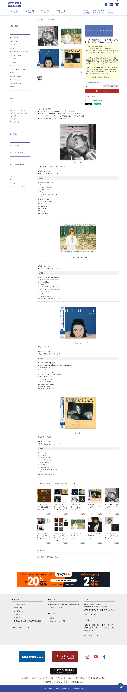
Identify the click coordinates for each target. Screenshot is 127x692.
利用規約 (34, 678)
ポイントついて (89, 635)
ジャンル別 (13, 119)
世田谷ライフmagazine (17, 73)
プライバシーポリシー (65, 678)
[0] (116, 4)
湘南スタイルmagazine (17, 76)
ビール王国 (13, 62)
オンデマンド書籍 (15, 55)
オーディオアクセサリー (17, 153)
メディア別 (13, 116)
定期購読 (12, 86)
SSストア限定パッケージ (17, 110)
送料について (88, 614)
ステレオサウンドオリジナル (19, 113)
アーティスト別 (14, 122)
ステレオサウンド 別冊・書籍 (19, 52)
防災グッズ (13, 176)
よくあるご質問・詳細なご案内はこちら (99, 77)
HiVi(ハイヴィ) (14, 41)
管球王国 (12, 45)
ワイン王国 (13, 59)
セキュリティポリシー (47, 678)
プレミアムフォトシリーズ (18, 186)
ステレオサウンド (15, 38)
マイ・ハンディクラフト (17, 149)
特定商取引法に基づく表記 (95, 678)
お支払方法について (19, 627)
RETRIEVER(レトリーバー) (18, 69)
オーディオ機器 (14, 146)
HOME (38, 19)
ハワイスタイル (14, 79)
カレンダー (13, 183)
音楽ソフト (43, 19)
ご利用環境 (80, 678)
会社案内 (25, 678)
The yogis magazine (15, 66)
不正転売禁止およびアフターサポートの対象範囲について (63, 682)
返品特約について (90, 96)
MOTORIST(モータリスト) (18, 48)
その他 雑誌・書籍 (15, 83)
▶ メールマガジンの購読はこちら (64, 671)
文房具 (12, 179)
